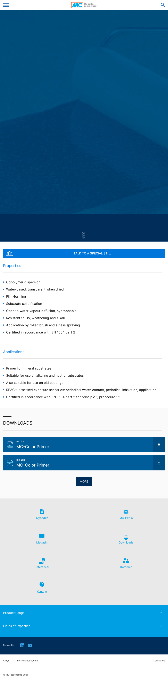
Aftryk (6, 661)
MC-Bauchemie (84, 5)
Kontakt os (159, 661)
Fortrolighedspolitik (28, 661)
